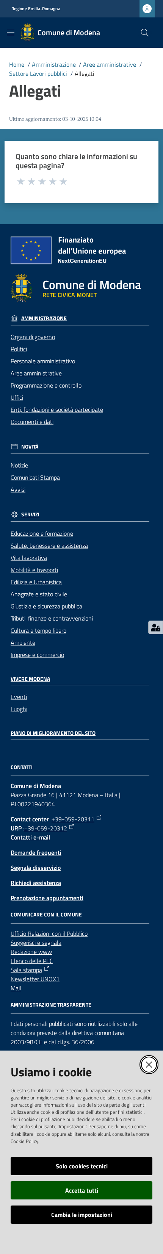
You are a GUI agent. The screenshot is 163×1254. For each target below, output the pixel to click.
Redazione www (31, 951)
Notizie (19, 465)
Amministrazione (54, 64)
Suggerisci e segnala (36, 942)
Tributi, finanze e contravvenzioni (52, 618)
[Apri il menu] (10, 32)
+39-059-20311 (73, 819)
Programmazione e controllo (46, 385)
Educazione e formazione (42, 533)
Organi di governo (33, 336)
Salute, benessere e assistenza (49, 545)
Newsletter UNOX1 (35, 978)
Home (16, 64)
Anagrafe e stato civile (39, 594)
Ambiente (23, 642)
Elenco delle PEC (32, 960)
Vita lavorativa (29, 557)
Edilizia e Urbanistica (36, 581)
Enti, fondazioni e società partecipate (57, 409)
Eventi (19, 696)
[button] (145, 32)
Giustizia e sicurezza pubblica (46, 606)
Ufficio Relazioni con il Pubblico (49, 933)
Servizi (30, 514)
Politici (19, 348)
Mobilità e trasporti (34, 569)
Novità (29, 447)
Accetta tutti (81, 1190)
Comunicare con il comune (46, 915)
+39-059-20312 (45, 828)
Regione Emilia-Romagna (35, 8)
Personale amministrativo (43, 361)
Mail (16, 988)
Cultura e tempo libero (38, 630)
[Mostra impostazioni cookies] (155, 627)
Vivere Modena (30, 679)
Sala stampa (26, 969)
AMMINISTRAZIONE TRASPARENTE (51, 1005)
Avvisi (18, 489)
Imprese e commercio (37, 654)
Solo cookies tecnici (82, 1166)
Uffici (17, 397)
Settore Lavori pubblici (38, 73)
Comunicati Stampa (35, 477)
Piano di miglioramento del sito (53, 733)
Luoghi (19, 708)
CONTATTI (22, 767)
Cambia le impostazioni (81, 1214)
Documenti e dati (32, 421)
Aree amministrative (109, 64)
